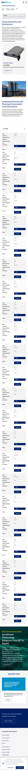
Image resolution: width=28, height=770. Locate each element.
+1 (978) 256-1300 (5, 754)
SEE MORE (8, 700)
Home (3, 8)
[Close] (25, 759)
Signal (12, 8)
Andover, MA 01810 (5, 752)
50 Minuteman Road (6, 749)
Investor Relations (5, 735)
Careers (3, 743)
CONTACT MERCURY (8, 720)
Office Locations (5, 740)
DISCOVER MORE (8, 70)
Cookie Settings (11, 767)
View (16, 146)
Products (8, 8)
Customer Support (5, 737)
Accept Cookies (20, 767)
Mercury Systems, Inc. (6, 746)
